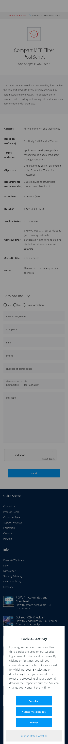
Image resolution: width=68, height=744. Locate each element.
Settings (34, 722)
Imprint (25, 736)
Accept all (34, 700)
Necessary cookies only (34, 711)
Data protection (39, 736)
